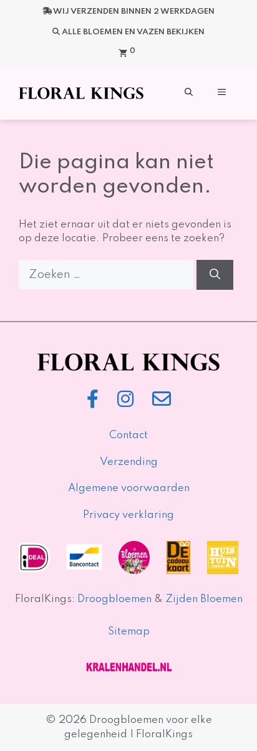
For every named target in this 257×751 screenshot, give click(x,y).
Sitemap (129, 631)
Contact (128, 435)
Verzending (129, 462)
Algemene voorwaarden (129, 488)
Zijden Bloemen (203, 599)
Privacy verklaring (128, 515)
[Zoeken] (214, 275)
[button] (188, 93)
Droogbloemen (114, 599)
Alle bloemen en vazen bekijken (133, 32)
